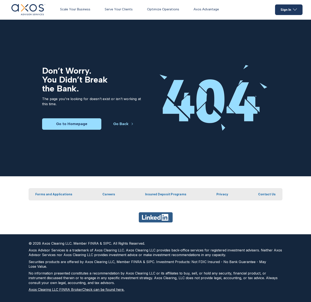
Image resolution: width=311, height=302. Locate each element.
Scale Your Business (75, 9)
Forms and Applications (53, 194)
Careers (108, 194)
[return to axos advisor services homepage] (28, 10)
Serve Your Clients (119, 9)
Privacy (222, 194)
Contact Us (267, 194)
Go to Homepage (71, 123)
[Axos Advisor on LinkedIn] (156, 217)
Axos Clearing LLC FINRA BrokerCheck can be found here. (76, 289)
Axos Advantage (206, 9)
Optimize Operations (163, 9)
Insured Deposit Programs (165, 194)
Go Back (120, 123)
